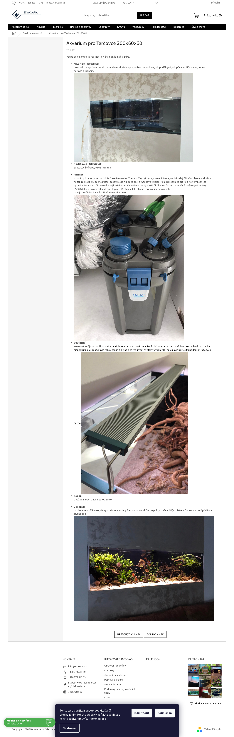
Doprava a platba (113, 680)
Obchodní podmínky (104, 3)
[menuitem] (20, 27)
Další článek (155, 634)
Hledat (144, 15)
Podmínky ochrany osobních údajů (119, 691)
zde (104, 719)
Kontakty (128, 3)
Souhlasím (165, 713)
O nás (107, 697)
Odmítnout (141, 713)
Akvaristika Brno (113, 684)
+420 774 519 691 (77, 672)
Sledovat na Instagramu (208, 703)
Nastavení (69, 728)
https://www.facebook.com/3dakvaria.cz (82, 684)
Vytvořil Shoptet (213, 729)
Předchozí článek (128, 634)
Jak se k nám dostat (115, 675)
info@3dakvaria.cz (78, 666)
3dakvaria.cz (75, 692)
